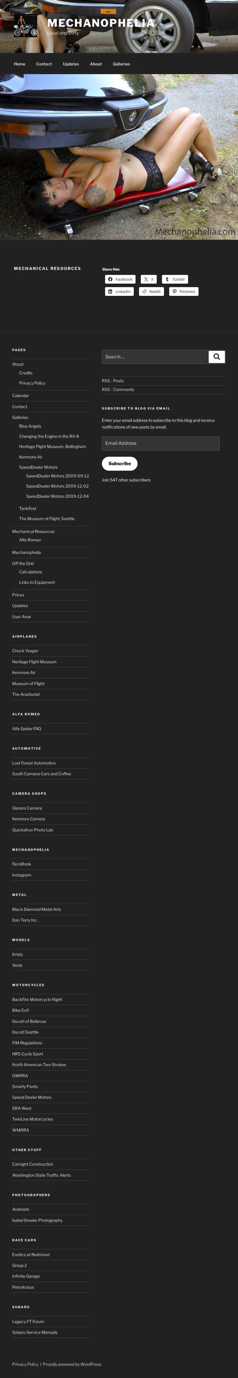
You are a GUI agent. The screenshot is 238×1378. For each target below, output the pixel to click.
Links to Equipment (37, 582)
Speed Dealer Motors (31, 1097)
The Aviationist (26, 694)
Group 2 (19, 1265)
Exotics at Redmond (30, 1254)
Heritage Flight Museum (34, 661)
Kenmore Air (30, 456)
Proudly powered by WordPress (72, 1364)
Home (19, 63)
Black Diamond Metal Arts (36, 909)
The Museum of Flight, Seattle (47, 518)
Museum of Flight (28, 683)
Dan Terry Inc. (25, 920)
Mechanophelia (101, 23)
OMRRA (20, 1075)
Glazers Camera (27, 808)
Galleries (121, 63)
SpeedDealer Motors (38, 467)
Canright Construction (32, 1164)
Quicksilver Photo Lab (32, 829)
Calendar (20, 395)
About (96, 63)
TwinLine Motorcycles (32, 1118)
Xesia (17, 965)
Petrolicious (23, 1287)
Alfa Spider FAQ (26, 728)
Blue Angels (30, 426)
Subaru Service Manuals (34, 1332)
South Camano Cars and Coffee (41, 773)
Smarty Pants (25, 1086)
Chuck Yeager (25, 650)
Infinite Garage (26, 1276)
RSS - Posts (113, 380)
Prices (18, 594)
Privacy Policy (32, 382)
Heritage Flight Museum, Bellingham (52, 446)
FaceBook (21, 863)
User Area (21, 616)
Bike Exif (20, 1010)
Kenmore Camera (28, 818)
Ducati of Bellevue (29, 1021)
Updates (71, 63)
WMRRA (20, 1130)
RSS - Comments (118, 389)
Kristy (17, 954)
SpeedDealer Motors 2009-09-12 (57, 475)
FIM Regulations (27, 1042)
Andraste (20, 1209)
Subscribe (120, 463)
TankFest (27, 508)
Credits (26, 372)
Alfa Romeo (30, 539)
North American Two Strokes (39, 1064)
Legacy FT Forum (28, 1321)
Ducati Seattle (25, 1032)
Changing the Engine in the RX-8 (49, 436)
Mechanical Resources (33, 531)
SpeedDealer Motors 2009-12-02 (57, 485)
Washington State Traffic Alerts (41, 1175)
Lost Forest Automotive (34, 762)
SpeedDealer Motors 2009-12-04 (57, 496)
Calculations (30, 571)
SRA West (21, 1108)
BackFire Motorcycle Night (37, 999)
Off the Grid (23, 563)
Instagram (21, 874)
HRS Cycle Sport (27, 1053)
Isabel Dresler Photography (37, 1220)
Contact (44, 63)
